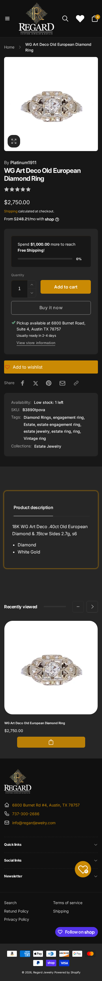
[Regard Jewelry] (17, 792)
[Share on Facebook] (22, 383)
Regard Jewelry (43, 972)
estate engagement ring (58, 424)
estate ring (61, 431)
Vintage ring (35, 438)
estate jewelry (37, 431)
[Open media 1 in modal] (51, 104)
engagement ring (68, 417)
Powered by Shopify (67, 972)
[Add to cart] (51, 742)
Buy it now (51, 307)
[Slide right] (92, 104)
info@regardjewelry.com (33, 822)
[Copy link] (76, 383)
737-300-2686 (25, 813)
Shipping (10, 211)
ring (76, 431)
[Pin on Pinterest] (48, 383)
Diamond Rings (37, 417)
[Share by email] (62, 383)
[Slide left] (10, 104)
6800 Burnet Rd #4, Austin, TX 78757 (46, 805)
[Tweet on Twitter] (35, 383)
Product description (33, 507)
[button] (7, 19)
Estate (29, 424)
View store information (36, 343)
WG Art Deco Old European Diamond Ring (34, 723)
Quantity (17, 275)
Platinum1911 (20, 162)
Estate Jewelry (47, 446)
